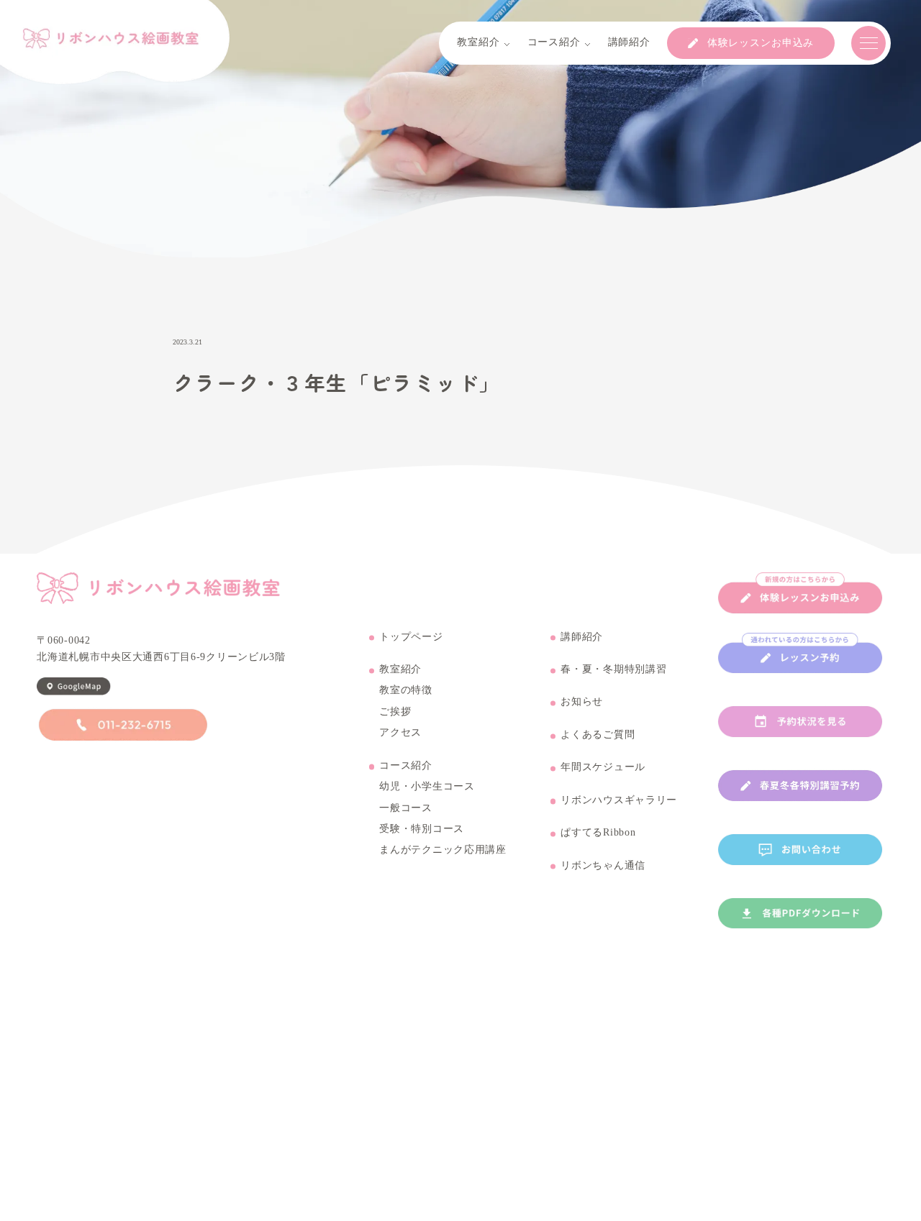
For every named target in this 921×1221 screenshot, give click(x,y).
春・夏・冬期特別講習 (613, 669)
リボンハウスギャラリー (619, 800)
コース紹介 (405, 766)
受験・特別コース (421, 829)
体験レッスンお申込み (761, 43)
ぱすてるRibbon (598, 832)
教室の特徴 (405, 690)
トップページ (411, 637)
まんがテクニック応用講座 (443, 850)
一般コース (405, 808)
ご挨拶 (395, 712)
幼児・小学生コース (426, 786)
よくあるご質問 (598, 735)
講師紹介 (582, 637)
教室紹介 (400, 669)
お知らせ (582, 702)
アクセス (400, 732)
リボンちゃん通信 (603, 866)
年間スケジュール (603, 767)
